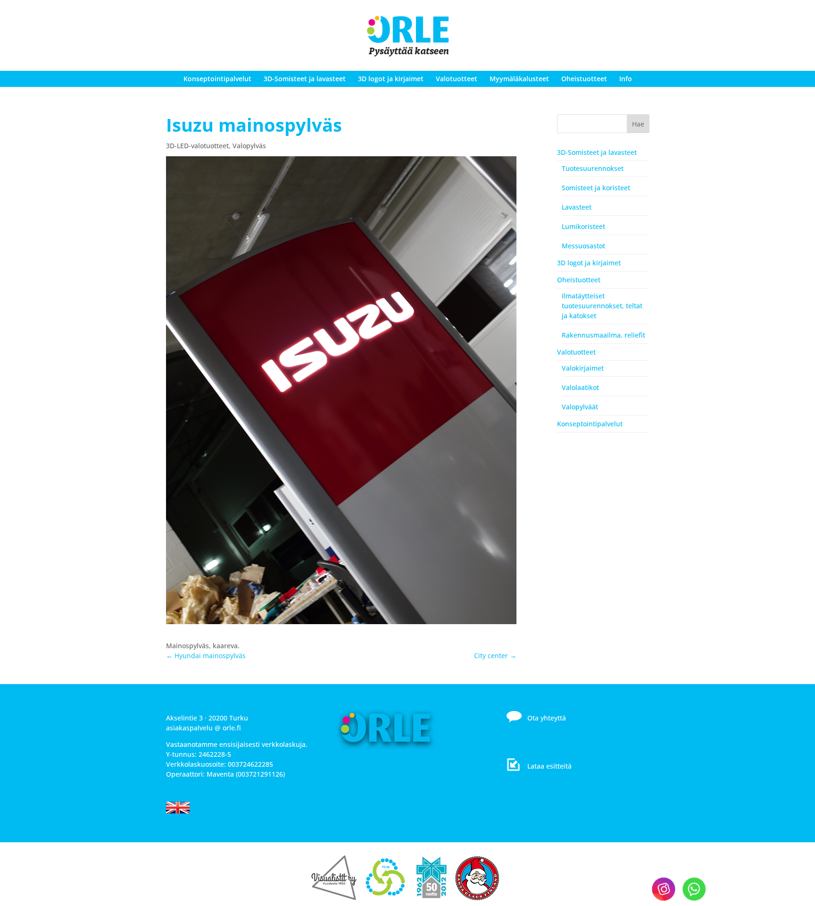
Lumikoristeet (583, 226)
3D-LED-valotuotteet (197, 145)
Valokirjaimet (583, 368)
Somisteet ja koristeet (596, 187)
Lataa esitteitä (549, 766)
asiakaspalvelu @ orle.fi (203, 727)
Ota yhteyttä (546, 717)
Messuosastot (583, 245)
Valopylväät (580, 406)
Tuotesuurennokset (593, 168)
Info (625, 78)
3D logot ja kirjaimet (391, 78)
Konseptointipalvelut (217, 78)
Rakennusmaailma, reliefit (603, 334)
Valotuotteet (456, 78)
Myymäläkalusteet (519, 78)
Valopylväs (249, 145)
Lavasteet (576, 207)
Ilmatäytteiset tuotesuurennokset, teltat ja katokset (602, 305)
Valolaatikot (580, 387)
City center (495, 655)
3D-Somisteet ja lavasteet (305, 78)
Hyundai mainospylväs (206, 655)
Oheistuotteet (584, 78)
